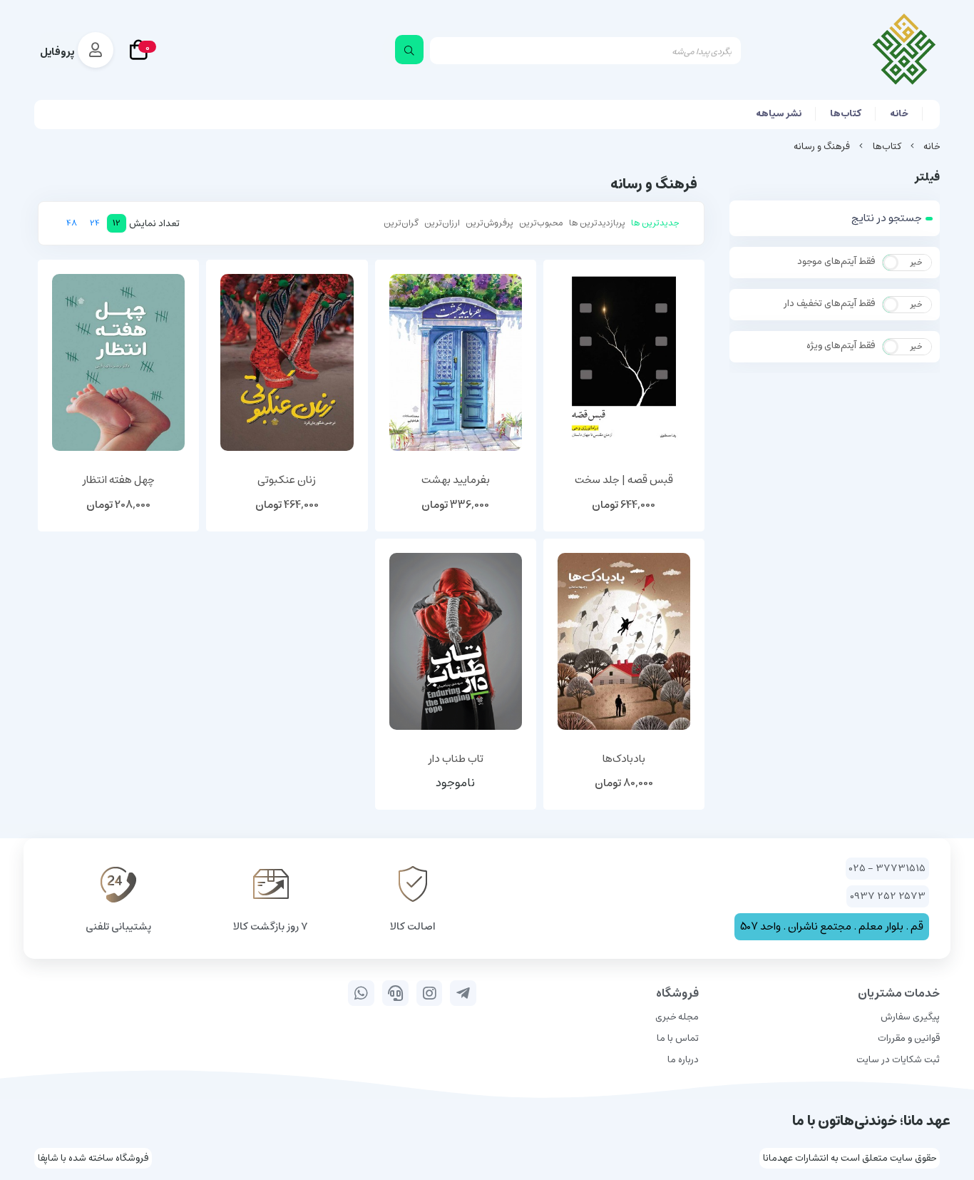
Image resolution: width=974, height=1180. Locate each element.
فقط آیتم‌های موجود (836, 262)
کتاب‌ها (845, 114)
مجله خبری (677, 1017)
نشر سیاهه (778, 114)
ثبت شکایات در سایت (898, 1060)
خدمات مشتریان (899, 993)
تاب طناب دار (455, 759)
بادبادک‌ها (624, 759)
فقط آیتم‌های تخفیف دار (829, 304)
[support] (395, 993)
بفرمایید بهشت (455, 480)
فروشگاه (677, 993)
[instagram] (429, 993)
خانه (899, 114)
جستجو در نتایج (886, 218)
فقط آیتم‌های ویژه (840, 346)
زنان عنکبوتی (286, 480)
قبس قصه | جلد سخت (624, 480)
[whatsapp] (361, 993)
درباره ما (683, 1060)
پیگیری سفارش (910, 1017)
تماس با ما (678, 1038)
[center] (409, 49)
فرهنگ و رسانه (822, 146)
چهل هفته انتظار (118, 480)
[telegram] (463, 993)
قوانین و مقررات (909, 1038)
